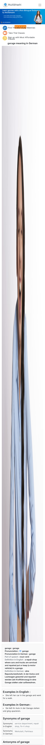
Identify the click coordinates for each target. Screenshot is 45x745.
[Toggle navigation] (40, 5)
